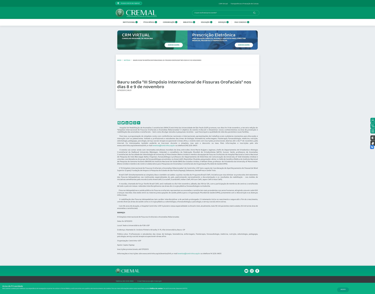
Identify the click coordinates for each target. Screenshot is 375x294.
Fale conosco (240, 22)
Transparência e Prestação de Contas (244, 4)
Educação (205, 22)
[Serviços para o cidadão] (372, 120)
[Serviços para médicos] (372, 125)
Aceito (343, 289)
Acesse (173, 45)
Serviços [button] (222, 22)
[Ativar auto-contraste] (372, 137)
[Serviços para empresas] (372, 130)
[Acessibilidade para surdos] (372, 143)
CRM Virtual (223, 4)
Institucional (129, 22)
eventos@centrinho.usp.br (164, 145)
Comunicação (169, 22)
